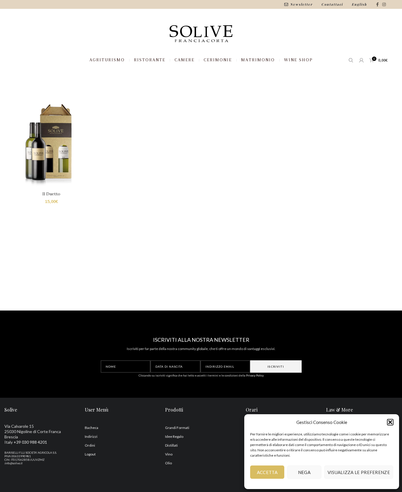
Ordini (90, 445)
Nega (304, 472)
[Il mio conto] (361, 60)
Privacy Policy (255, 375)
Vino (168, 454)
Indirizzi (91, 436)
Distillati (171, 445)
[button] (390, 422)
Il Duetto (51, 194)
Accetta (267, 472)
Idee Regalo (174, 436)
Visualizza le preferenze (359, 472)
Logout (90, 454)
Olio (168, 463)
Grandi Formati (177, 427)
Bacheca (91, 427)
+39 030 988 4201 (30, 442)
